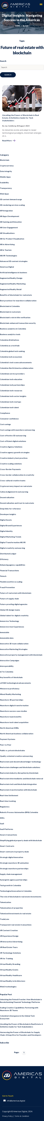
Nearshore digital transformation (14, 705)
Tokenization (5, 902)
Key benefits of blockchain (11, 677)
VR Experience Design (9, 936)
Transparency (6, 188)
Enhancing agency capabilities (12, 565)
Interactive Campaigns (9, 660)
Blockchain (4, 160)
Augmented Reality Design (11, 278)
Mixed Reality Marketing (10, 694)
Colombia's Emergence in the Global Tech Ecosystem (17, 1017)
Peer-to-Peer (5, 745)
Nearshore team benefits (10, 717)
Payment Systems (7, 739)
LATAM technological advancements (15, 683)
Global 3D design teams (10, 610)
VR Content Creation (9, 930)
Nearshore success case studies (13, 711)
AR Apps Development (9, 216)
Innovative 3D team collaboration (14, 643)
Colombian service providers (12, 374)
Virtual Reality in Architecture (12, 981)
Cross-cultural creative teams (12, 480)
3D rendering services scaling (12, 205)
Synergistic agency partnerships (13, 880)
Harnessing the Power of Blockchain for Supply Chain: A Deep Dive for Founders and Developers (20, 1033)
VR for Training (6, 958)
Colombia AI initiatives (9, 340)
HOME (18, 26)
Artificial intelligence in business (13, 272)
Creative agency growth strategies (15, 452)
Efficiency (4, 559)
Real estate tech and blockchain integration (18, 784)
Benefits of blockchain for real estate (16, 295)
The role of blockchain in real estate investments (20, 897)
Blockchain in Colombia (10, 306)
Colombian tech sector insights (13, 396)
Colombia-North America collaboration (16, 368)
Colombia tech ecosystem (11, 357)
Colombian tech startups (10, 402)
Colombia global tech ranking (12, 351)
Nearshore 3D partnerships (11, 700)
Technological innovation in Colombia (16, 891)
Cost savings (5, 424)
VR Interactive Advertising (11, 942)
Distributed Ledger (8, 554)
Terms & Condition (22, 1116)
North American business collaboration (16, 733)
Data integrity (6, 171)
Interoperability (7, 666)
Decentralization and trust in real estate (17, 503)
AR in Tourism (6, 250)
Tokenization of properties (11, 908)
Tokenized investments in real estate (15, 913)
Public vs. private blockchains (12, 750)
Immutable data (6, 638)
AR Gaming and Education (11, 222)
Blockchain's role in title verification (15, 317)
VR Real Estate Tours (9, 947)
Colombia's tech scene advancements (16, 362)
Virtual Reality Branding (10, 964)
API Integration (6, 211)
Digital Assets (6, 520)
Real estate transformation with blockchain (18, 790)
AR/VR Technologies (8, 255)
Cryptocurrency (7, 166)
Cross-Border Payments (10, 469)
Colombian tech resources (11, 390)
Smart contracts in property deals (14, 852)
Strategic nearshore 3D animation (14, 863)
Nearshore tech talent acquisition (14, 722)
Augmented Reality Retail (10, 289)
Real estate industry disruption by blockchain (19, 773)
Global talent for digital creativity (14, 615)
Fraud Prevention (7, 587)
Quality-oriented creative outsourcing (16, 756)
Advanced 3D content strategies (14, 261)
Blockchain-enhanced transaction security (18, 323)
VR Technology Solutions (10, 953)
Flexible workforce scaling (11, 582)
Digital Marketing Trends (10, 537)
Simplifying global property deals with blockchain (21, 840)
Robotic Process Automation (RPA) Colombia (19, 812)
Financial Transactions (9, 570)
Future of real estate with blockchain (15, 593)
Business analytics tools (10, 334)
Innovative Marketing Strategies (14, 649)
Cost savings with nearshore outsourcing (17, 430)
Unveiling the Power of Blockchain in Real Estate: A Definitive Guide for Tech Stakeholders (20, 118)
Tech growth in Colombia (10, 885)
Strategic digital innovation (11, 857)
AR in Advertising (7, 244)
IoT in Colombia (6, 672)
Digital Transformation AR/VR (12, 542)
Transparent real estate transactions (16, 925)
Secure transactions (8, 835)
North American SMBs (9, 728)
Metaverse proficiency (9, 688)
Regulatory (4, 807)
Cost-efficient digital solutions (13, 441)
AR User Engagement (9, 227)
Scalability (4, 182)
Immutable (4, 632)
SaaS (2, 823)
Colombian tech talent (9, 407)
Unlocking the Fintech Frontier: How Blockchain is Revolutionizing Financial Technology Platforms (21, 1000)
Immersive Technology (9, 621)
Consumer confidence (9, 419)
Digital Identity (6, 531)
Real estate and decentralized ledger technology (20, 762)
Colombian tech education (11, 379)
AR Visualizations (7, 233)
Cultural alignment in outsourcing (14, 492)
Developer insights (8, 514)
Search (8, 75)
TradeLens (4, 919)
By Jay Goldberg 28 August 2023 (15, 126)
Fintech (3, 576)
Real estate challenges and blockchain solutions (20, 767)
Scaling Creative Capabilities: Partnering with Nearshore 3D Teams (19, 1009)
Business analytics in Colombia (13, 329)
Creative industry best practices (14, 458)
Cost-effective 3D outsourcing (13, 435)
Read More (7, 140)
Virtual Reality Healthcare (11, 975)
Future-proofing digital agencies (13, 604)
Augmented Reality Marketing (12, 284)
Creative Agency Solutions (11, 447)
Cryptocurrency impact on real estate (16, 486)
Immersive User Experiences (12, 627)
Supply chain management (11, 874)
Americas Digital (7, 267)
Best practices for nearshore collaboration (18, 300)
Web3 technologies (8, 986)
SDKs (2, 818)
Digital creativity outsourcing (12, 548)
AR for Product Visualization (12, 239)
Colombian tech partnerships (12, 385)
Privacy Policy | (8, 1116)
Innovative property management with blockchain (21, 655)
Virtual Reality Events (9, 970)
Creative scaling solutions (11, 464)
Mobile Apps (5, 177)
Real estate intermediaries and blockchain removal (21, 778)
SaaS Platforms (6, 829)
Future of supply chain (9, 598)
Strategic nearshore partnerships (14, 868)
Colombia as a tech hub (10, 345)
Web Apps (4, 194)
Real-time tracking (8, 801)
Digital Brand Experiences (11, 525)
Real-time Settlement (9, 795)
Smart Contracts (7, 846)
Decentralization (7, 497)
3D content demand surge (11, 199)
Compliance (5, 413)
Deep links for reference (10, 509)
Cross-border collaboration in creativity (17, 475)
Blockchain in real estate (10, 312)
